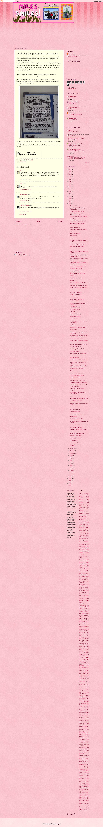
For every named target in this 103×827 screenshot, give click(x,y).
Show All (87, 123)
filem (83, 598)
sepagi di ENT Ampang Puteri (76, 214)
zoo (87, 809)
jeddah (87, 635)
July (71, 458)
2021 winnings (86, 504)
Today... (71, 249)
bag (80, 538)
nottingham (83, 703)
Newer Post (18, 221)
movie (87, 697)
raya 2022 (86, 749)
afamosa (80, 515)
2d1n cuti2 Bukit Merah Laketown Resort (79, 344)
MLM (80, 695)
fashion (84, 590)
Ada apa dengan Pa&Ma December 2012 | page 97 (79, 421)
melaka (87, 689)
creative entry (82, 561)
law (84, 655)
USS (80, 798)
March (71, 468)
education (81, 582)
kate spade (86, 651)
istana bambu (81, 629)
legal (88, 655)
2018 (70, 189)
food (87, 600)
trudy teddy (86, 794)
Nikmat (71, 396)
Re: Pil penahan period (75, 411)
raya (83, 741)
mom (83, 695)
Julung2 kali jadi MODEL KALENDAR (78, 285)
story (80, 781)
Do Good (70, 109)
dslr (80, 581)
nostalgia (86, 701)
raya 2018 (86, 745)
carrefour (83, 549)
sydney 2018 (86, 786)
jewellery (81, 637)
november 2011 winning (84, 708)
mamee (80, 673)
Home (39, 221)
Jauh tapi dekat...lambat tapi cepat (77, 433)
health (80, 618)
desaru (87, 576)
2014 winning (82, 494)
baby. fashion (85, 536)
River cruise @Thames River (76, 438)
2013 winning (84, 493)
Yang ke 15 (72, 275)
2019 (70, 186)
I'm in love (72, 325)
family (80, 589)
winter (80, 808)
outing (87, 721)
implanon (87, 626)
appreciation (81, 521)
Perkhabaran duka (74, 440)
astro (83, 529)
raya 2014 (86, 742)
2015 (70, 196)
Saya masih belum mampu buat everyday (79, 398)
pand (84, 723)
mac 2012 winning (84, 668)
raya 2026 (86, 750)
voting (87, 802)
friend (87, 607)
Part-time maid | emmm (75, 377)
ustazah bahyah (85, 800)
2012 (70, 203)
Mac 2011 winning (84, 666)
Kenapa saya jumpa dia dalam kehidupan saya (79, 259)
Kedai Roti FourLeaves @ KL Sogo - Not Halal (79, 403)
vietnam (80, 802)
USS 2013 (84, 798)
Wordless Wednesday (73, 119)
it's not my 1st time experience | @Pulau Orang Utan (78, 332)
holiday (87, 620)
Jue (21, 170)
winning (87, 806)
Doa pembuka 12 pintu (75, 309)
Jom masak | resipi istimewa (76, 271)
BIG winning (84, 541)
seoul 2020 (81, 763)
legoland (81, 657)
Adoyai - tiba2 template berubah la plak (78, 216)
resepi (85, 755)
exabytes (87, 585)
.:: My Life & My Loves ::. (74, 149)
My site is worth (72, 87)
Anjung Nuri (86, 518)
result (87, 755)
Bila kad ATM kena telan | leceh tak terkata (77, 303)
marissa (84, 678)
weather (82, 805)
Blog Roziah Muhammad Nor (75, 144)
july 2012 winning (84, 640)
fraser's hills (81, 605)
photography (82, 732)
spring (80, 780)
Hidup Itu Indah (72, 118)
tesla (85, 788)
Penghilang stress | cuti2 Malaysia (77, 368)
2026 (70, 169)
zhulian (84, 809)
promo (87, 738)
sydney (80, 786)
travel (87, 792)
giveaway (82, 613)
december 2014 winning (84, 571)
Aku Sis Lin (71, 156)
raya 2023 (81, 750)
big (88, 540)
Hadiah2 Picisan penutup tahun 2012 (78, 266)
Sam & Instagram (73, 290)
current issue (84, 562)
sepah (85, 763)
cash (88, 549)
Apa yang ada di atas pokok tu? (75, 114)
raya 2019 (81, 747)
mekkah (80, 689)
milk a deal (84, 692)
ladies (87, 654)
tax (83, 787)
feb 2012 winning (84, 592)
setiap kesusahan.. (73, 416)
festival (80, 598)
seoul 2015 (86, 761)
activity (87, 511)
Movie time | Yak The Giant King (77, 246)
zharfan (81, 809)
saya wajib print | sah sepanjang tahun (78, 221)
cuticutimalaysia (83, 564)
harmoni (87, 616)
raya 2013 (81, 742)
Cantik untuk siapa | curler (75, 435)
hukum (86, 623)
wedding (24, 161)
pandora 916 (82, 725)
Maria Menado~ (24, 194)
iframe (87, 624)
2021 (70, 181)
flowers (81, 600)
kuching (80, 654)
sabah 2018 (86, 756)
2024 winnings (86, 507)
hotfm (80, 623)
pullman (83, 739)
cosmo (87, 559)
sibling (80, 773)
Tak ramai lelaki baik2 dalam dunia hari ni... (78, 430)
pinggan (87, 734)
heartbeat (86, 618)
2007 (70, 485)
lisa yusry (87, 661)
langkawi (81, 655)
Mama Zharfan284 (72, 56)
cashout (80, 551)
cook (84, 557)
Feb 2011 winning (84, 591)
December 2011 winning (84, 569)
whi (79, 806)
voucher (81, 803)
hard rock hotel (82, 616)
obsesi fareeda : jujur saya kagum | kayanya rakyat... (77, 224)
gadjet (80, 608)
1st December (73, 445)
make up (81, 672)
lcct (85, 655)
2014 (70, 199)
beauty (82, 540)
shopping (86, 772)
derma (83, 576)
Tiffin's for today (72, 103)
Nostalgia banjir (73, 235)
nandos (83, 700)
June (71, 460)
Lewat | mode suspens (74, 351)
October (72, 450)
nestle (87, 700)
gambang (87, 608)
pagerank (80, 723)
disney (82, 578)
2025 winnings (84, 508)
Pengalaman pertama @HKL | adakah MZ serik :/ (79, 241)
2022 (70, 179)
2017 (70, 191)
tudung (80, 795)
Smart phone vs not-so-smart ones (77, 380)
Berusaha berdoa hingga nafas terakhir (78, 382)
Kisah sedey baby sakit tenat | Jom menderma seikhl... (77, 300)
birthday (81, 543)
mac (85, 665)
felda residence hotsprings (84, 596)
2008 (70, 483)
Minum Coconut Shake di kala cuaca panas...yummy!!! (76, 151)
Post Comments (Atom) (26, 225)
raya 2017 (81, 745)
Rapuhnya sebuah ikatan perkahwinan (78, 327)
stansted (83, 780)
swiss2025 (86, 784)
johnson (87, 637)
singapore (87, 773)
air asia (84, 515)
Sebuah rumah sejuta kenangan (76, 297)
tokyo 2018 (86, 789)
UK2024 (87, 795)
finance (87, 598)
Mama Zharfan (71, 54)
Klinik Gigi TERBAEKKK (75, 292)
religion (81, 755)
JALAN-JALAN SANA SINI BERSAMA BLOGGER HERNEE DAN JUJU (77, 158)
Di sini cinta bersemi (74, 318)
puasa (80, 739)
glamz (87, 613)
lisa (84, 661)
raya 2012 (87, 741)
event (83, 586)
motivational (82, 697)
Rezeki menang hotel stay (75, 314)
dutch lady (86, 581)
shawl (84, 770)
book (85, 544)
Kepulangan (72, 311)
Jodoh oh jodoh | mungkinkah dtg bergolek (77, 389)
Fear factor (72, 238)
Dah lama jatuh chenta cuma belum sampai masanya (77, 393)
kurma (84, 654)
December (72, 206)
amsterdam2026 (82, 516)
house (83, 623)
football (80, 602)
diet (80, 578)
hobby (80, 620)
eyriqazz (80, 587)
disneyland (84, 579)
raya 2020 (86, 747)
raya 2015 (81, 744)
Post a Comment (22, 214)
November (72, 448)
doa (88, 579)
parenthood (81, 726)
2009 (70, 481)
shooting (80, 772)
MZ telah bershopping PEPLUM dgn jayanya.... (78, 263)
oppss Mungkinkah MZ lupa (76, 294)
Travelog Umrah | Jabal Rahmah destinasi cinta (79, 341)
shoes (87, 770)
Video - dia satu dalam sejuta (76, 427)
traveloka (80, 794)
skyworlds (81, 777)
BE (79, 540)
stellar (87, 780)
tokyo (82, 789)
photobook (81, 731)
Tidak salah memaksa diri (75, 316)
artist (80, 529)
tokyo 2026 (81, 791)
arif (84, 527)
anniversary (81, 519)
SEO (82, 761)
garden (80, 610)
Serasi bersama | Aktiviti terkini (77, 375)
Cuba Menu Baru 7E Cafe (74, 145)
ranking (80, 741)
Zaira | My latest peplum (75, 233)
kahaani (87, 649)
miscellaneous (82, 694)
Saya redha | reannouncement (76, 278)
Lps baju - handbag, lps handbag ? (77, 244)
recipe (87, 752)
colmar (87, 552)
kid (84, 652)
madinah (80, 670)
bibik (86, 540)
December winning (84, 575)
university (86, 797)
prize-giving (81, 738)
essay (80, 585)
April (71, 465)
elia (88, 582)
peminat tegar (73, 218)
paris (80, 728)
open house (81, 721)
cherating (84, 551)
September (72, 453)
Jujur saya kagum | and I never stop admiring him (77, 208)
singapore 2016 (84, 775)
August (71, 455)
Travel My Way (72, 135)
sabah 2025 (82, 758)
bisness (87, 543)
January (72, 473)
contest (81, 556)
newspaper (81, 701)
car (79, 549)
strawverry (84, 781)
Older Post (60, 221)
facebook (87, 587)
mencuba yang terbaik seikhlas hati (77, 349)
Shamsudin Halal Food (75, 409)
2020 (70, 184)
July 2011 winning (84, 638)
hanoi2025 (86, 615)
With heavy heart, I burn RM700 (77, 211)
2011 (70, 476)
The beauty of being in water (76, 268)
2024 (70, 174)
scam (80, 759)
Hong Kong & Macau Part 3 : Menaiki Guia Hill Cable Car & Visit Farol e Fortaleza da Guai (76, 138)
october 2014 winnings (84, 717)
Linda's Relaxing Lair (73, 107)
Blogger (58, 824)
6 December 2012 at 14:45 (26, 211)
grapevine (81, 615)
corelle (87, 557)
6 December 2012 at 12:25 (26, 200)
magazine (86, 670)
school (83, 760)
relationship (81, 753)
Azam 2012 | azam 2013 (75, 227)
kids (87, 652)
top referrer (86, 791)
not (79, 703)
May (71, 463)
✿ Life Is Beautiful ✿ (73, 102)
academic (81, 510)
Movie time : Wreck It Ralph (76, 425)
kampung (81, 651)
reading (84, 752)
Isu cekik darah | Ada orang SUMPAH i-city (78, 230)
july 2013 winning (83, 641)
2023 (70, 176)
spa (85, 778)
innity (84, 627)
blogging (81, 544)
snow (83, 778)
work (87, 808)
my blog (84, 698)
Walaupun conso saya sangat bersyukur (78, 287)
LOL (88, 662)
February (72, 470)
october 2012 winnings (84, 713)
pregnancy (81, 736)
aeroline (87, 513)
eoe (88, 584)
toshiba (80, 792)
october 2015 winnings (84, 718)
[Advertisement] (51, 34)
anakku (80, 518)
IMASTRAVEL (82, 626)
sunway (87, 783)
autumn (87, 535)
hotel (87, 621)
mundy (80, 698)
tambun (80, 787)
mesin (85, 690)
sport (87, 778)
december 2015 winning (84, 573)
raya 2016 (86, 744)
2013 (70, 201)
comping (81, 554)
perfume (87, 729)
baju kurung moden (85, 538)
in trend (80, 627)
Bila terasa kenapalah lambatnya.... (77, 373)
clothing (81, 552)
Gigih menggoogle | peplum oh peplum (78, 335)
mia (88, 690)
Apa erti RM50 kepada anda (76, 400)
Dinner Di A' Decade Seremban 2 (75, 98)
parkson (83, 728)
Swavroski (72, 280)
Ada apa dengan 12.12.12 (75, 346)
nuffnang (81, 711)
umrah (80, 797)
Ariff (87, 527)
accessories (82, 512)
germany (87, 611)
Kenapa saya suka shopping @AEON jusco (78, 362)
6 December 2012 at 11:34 (26, 179)
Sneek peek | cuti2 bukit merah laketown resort (79, 354)
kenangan (81, 652)
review (80, 756)
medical (87, 687)
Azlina (21, 184)
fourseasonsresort (82, 603)
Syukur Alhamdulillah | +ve (76, 307)
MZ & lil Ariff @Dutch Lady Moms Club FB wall (79, 251)
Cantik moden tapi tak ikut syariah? (77, 359)
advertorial (81, 513)
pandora (87, 723)
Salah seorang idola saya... (75, 443)
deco (80, 576)
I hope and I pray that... (75, 357)
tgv (88, 787)
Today (71, 370)
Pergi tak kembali (73, 329)
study (87, 781)
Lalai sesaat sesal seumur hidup (76, 338)
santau (87, 758)
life (21, 161)
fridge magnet (82, 606)
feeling (87, 595)
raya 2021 (81, 749)
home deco (82, 621)
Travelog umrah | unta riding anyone (78, 414)
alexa (88, 515)
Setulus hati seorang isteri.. (75, 407)
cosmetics (81, 559)
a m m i (70, 130)
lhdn (84, 657)
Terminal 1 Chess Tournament (74, 131)
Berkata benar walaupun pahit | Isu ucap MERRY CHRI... (78, 255)
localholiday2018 (82, 662)
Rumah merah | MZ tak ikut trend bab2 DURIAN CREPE (78, 385)
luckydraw (81, 665)
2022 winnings (82, 505)
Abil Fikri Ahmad (24, 205)
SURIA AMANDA (72, 96)
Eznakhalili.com (72, 113)
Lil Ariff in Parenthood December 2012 (78, 366)
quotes (87, 739)
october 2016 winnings (84, 720)
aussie (84, 535)
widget (83, 806)
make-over (86, 672)
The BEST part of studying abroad (77, 273)
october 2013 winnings (84, 715)
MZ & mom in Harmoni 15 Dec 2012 (78, 282)
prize (87, 736)
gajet (83, 608)
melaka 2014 (81, 690)
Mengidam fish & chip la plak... (76, 418)
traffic (83, 792)
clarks (87, 551)
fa (83, 587)
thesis (80, 789)
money (87, 695)
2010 (70, 478)
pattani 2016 (81, 729)
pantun (87, 725)
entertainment (82, 584)
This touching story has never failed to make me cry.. (78, 321)
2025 (70, 171)
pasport (87, 728)
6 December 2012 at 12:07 (26, 189)
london (80, 664)
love (88, 664)
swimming (81, 784)
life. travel (82, 659)
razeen (80, 752)
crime (87, 561)
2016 (70, 194)
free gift (87, 605)
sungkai (83, 783)
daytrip (80, 565)
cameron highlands (84, 547)
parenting (86, 726)
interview (87, 627)
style (80, 783)
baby (80, 536)
